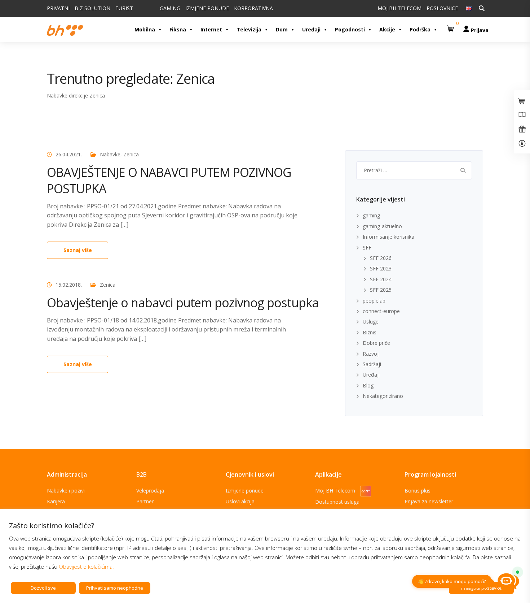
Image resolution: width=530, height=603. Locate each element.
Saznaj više (77, 250)
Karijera (56, 501)
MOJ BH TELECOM (399, 8)
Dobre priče (376, 342)
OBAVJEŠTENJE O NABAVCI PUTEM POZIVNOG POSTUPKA (169, 180)
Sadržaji (372, 364)
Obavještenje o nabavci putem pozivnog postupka (183, 302)
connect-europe (381, 311)
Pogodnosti (350, 29)
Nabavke (110, 154)
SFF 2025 (381, 289)
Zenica (131, 154)
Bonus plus (417, 490)
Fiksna (177, 29)
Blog (368, 385)
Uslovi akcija (240, 501)
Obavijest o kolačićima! (86, 566)
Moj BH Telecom (336, 490)
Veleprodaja (150, 490)
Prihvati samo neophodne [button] (114, 588)
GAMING (170, 8)
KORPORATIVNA (253, 8)
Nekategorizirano (383, 395)
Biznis (369, 332)
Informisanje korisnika (388, 236)
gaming (371, 215)
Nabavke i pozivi (66, 490)
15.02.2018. (69, 284)
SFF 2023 (381, 268)
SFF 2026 (381, 258)
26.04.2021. (69, 154)
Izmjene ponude (245, 490)
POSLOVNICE (442, 8)
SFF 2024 (381, 279)
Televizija (249, 29)
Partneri (145, 501)
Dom (282, 29)
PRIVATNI (58, 8)
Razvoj (371, 353)
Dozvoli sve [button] (43, 588)
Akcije (387, 29)
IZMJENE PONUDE (207, 8)
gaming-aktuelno (382, 226)
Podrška (420, 29)
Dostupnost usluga (337, 501)
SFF (367, 247)
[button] (451, 26)
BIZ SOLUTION (92, 8)
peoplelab (374, 300)
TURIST (124, 8)
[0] (451, 26)
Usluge (371, 321)
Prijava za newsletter (429, 501)
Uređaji (311, 29)
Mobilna (144, 29)
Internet (211, 29)
